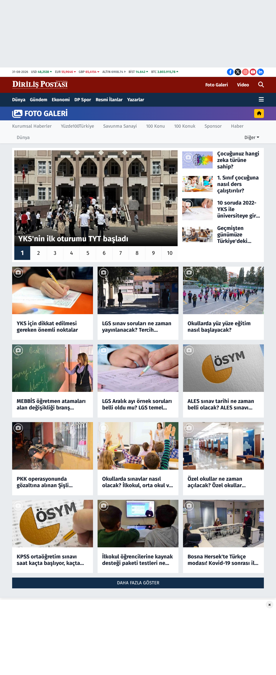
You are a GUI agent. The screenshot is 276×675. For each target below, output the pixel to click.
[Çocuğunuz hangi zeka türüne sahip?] (197, 159)
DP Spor (82, 100)
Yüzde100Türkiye (77, 126)
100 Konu (155, 126)
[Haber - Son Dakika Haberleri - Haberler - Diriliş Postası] (40, 85)
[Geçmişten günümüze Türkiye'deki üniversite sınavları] (197, 234)
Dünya (18, 100)
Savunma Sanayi (120, 126)
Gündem (38, 100)
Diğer (250, 137)
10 (169, 253)
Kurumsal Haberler (32, 126)
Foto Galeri (216, 85)
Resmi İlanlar (109, 100)
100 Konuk (184, 126)
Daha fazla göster (138, 583)
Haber (237, 126)
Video (243, 85)
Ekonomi (61, 100)
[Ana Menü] (261, 99)
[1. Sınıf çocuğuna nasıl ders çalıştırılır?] (197, 183)
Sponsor (213, 126)
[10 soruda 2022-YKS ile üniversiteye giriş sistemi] (197, 209)
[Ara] (261, 85)
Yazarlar (135, 100)
